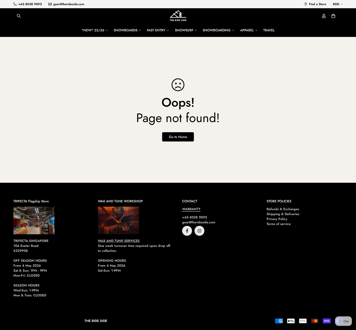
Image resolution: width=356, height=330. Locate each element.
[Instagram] (199, 231)
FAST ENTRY (156, 30)
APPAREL (247, 30)
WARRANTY (191, 209)
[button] (333, 16)
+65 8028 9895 (194, 217)
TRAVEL (269, 30)
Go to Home (178, 136)
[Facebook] (187, 231)
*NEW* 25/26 (93, 30)
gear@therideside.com (198, 222)
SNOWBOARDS (125, 30)
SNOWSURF (184, 30)
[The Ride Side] (178, 16)
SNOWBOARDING (217, 30)
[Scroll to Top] (348, 307)
